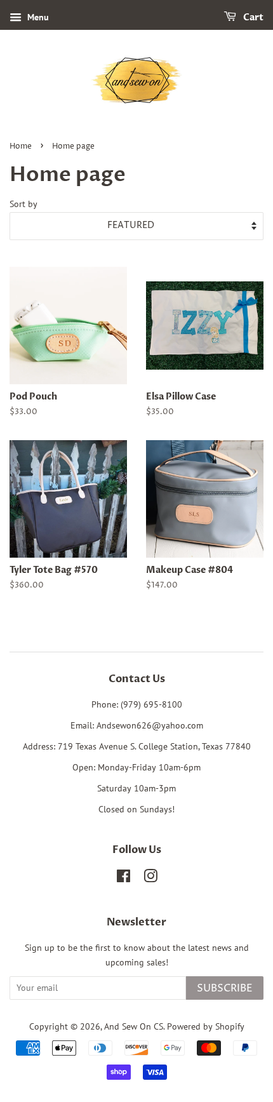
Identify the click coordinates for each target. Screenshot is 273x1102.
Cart (252, 17)
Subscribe (225, 988)
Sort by (23, 204)
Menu (37, 17)
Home (21, 146)
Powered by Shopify (205, 1026)
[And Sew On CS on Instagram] (150, 878)
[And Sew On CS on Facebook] (123, 878)
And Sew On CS (133, 1026)
